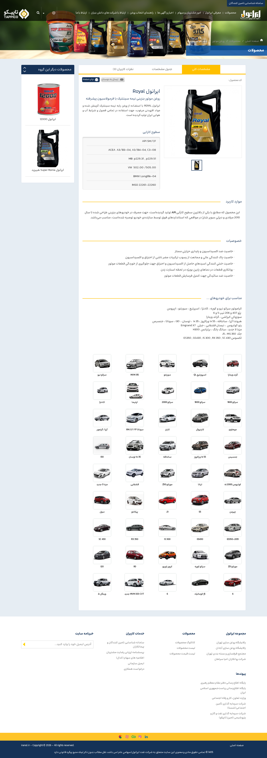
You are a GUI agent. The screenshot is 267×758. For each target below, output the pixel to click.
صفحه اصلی (252, 41)
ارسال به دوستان (109, 79)
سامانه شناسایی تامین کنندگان (246, 3)
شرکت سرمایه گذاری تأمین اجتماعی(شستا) (231, 706)
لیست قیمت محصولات (182, 654)
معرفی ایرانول (213, 13)
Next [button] (25, 71)
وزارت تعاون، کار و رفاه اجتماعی (229, 698)
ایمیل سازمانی (136, 663)
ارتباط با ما (81, 13)
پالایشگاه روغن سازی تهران (231, 643)
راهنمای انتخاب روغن (141, 13)
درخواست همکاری (134, 669)
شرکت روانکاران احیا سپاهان (230, 659)
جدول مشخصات (162, 69)
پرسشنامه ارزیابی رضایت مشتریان (125, 652)
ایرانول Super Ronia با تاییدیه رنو (48, 170)
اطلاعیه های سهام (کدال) (130, 658)
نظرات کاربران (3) (123, 69)
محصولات (230, 13)
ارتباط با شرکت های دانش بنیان (108, 13)
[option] (203, 122)
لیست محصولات (186, 648)
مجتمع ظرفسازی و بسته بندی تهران (226, 654)
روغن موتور (218, 41)
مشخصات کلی (201, 69)
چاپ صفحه (88, 79)
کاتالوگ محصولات (185, 643)
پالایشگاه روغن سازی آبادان (231, 648)
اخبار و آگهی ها (165, 13)
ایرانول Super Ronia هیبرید (48, 119)
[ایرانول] (250, 16)
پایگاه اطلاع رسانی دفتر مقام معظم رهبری (223, 683)
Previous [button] (25, 67)
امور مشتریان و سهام (189, 13)
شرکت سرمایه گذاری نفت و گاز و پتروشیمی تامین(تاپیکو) (228, 715)
